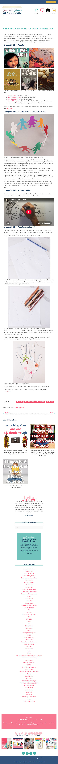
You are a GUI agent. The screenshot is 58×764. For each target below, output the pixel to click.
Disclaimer (43, 758)
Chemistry (29, 585)
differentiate (29, 598)
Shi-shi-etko (12, 95)
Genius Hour (29, 626)
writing (29, 699)
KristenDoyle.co (41, 762)
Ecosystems (29, 603)
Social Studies (29, 669)
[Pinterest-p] (27, 753)
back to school (29, 573)
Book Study (29, 580)
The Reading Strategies (29, 681)
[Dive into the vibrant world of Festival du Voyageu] (29, 743)
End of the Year (29, 608)
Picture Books (29, 649)
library (29, 630)
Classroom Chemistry (29, 589)
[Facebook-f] (30, 753)
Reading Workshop (29, 662)
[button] (51, 2)
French (29, 621)
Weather (29, 692)
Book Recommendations (29, 578)
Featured (29, 612)
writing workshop (29, 701)
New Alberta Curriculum (29, 642)
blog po (8, 108)
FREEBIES (29, 619)
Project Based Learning (29, 658)
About (23, 758)
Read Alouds (29, 660)
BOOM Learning (29, 582)
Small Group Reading (29, 667)
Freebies (48, 13)
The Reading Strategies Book (29, 683)
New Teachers (29, 644)
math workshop (29, 637)
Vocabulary (29, 688)
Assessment (29, 571)
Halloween (29, 628)
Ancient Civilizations (29, 569)
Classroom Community (29, 592)
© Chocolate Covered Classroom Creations (22, 762)
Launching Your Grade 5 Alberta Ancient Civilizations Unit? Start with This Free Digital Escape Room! (15, 452)
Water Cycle (29, 690)
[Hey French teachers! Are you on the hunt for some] (7, 743)
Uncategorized (19, 407)
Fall (29, 610)
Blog (42, 13)
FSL (29, 624)
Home (36, 13)
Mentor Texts (29, 640)
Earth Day (29, 601)
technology (29, 678)
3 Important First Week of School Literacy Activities (15, 487)
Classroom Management (29, 594)
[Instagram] (23, 753)
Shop (53, 13)
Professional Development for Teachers (29, 656)
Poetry (29, 651)
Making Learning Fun (29, 633)
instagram (7, 391)
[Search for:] (29, 527)
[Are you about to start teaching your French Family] (40, 743)
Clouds (29, 596)
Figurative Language (29, 614)
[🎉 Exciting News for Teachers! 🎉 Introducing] (18, 743)
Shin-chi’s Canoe (13, 99)
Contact (30, 758)
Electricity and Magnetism (29, 605)
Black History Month (29, 576)
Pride (29, 653)
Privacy (36, 758)
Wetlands (29, 694)
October (29, 646)
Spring (29, 674)
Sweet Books (29, 676)
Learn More (29, 515)
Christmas (29, 587)
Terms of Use (52, 758)
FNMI (29, 617)
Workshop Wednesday (29, 697)
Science (29, 665)
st (12, 108)
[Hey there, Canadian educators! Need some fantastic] (51, 743)
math (29, 635)
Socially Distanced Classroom (29, 672)
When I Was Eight (13, 101)
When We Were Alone (15, 97)
